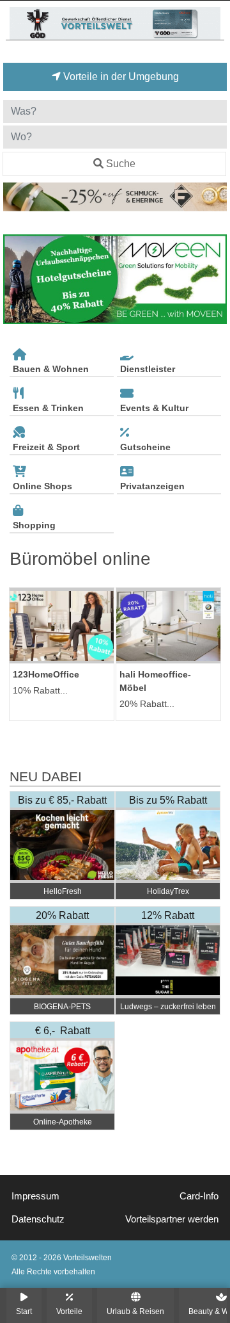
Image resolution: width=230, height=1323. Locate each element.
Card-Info (199, 1196)
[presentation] (15, 279)
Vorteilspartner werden (171, 1219)
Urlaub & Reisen (135, 1311)
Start (24, 1311)
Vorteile (69, 1311)
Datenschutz (38, 1219)
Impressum (35, 1196)
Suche (120, 163)
